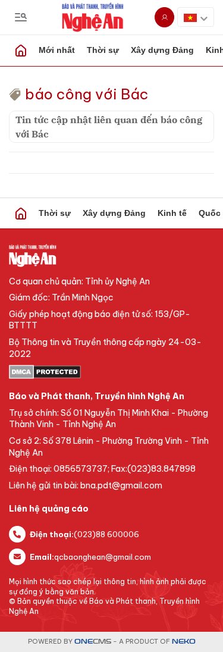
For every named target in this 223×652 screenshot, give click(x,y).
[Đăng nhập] (164, 17)
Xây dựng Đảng (162, 50)
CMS (92, 641)
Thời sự (103, 50)
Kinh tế (172, 213)
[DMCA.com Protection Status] (111, 372)
